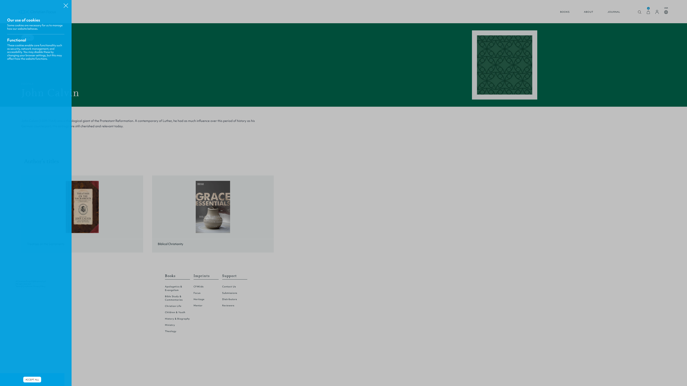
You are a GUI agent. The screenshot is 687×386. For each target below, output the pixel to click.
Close (66, 4)
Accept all (32, 379)
